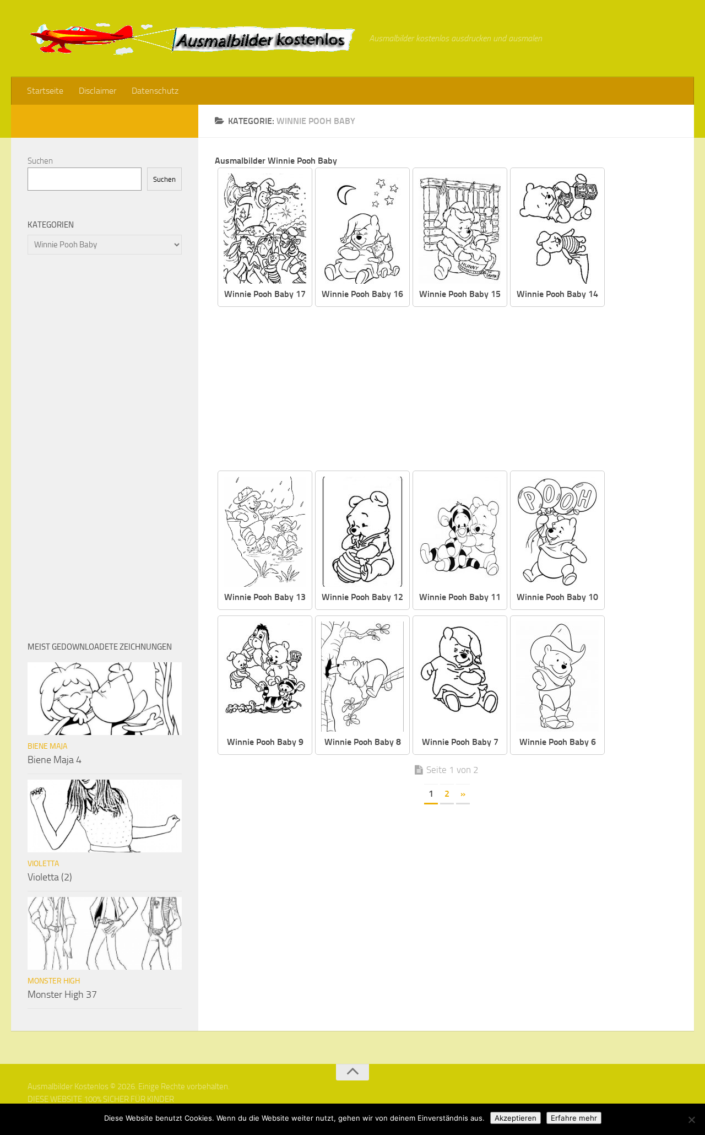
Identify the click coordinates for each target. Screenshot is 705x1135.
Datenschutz (155, 90)
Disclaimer (97, 90)
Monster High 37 (62, 994)
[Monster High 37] (105, 933)
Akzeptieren (515, 1118)
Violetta (43, 863)
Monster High (54, 981)
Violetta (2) (50, 877)
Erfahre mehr (574, 1118)
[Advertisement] (454, 389)
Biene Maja (47, 746)
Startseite (45, 90)
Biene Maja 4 (55, 760)
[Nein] (691, 1119)
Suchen (40, 161)
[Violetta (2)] (105, 816)
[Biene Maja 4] (105, 698)
